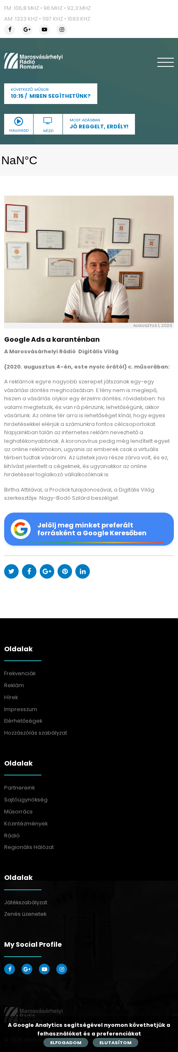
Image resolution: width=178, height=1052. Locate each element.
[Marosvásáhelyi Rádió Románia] (33, 60)
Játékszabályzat (25, 902)
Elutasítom (115, 1042)
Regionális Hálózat (29, 847)
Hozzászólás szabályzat (35, 732)
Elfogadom (66, 1042)
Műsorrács (18, 811)
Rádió (12, 835)
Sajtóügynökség (26, 799)
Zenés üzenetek (25, 913)
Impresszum (20, 709)
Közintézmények (26, 823)
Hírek (11, 697)
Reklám (14, 685)
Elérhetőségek (23, 720)
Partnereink (19, 787)
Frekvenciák (20, 673)
